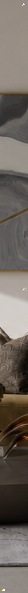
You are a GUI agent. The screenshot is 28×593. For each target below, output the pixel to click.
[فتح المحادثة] (3, 590)
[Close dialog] (23, 5)
